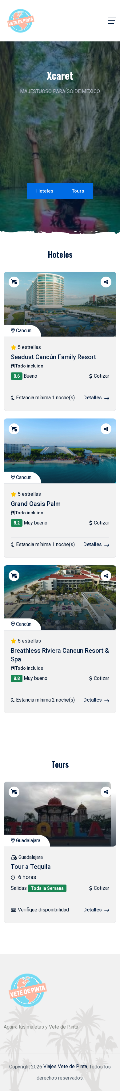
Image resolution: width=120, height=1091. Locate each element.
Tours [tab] (78, 191)
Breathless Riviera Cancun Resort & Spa (60, 655)
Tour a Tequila (31, 867)
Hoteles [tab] (44, 191)
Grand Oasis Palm (36, 503)
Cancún (23, 330)
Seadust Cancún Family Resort (53, 357)
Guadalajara (27, 840)
